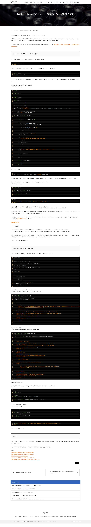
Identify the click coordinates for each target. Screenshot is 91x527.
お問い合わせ (77, 2)
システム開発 (39, 2)
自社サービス (32, 2)
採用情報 (61, 516)
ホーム (16, 516)
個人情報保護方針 (73, 516)
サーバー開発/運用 (54, 2)
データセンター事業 (64, 2)
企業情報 (26, 2)
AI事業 (71, 2)
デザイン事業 (46, 2)
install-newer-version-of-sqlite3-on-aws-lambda (22, 452)
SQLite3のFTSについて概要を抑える (19, 456)
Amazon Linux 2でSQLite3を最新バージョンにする (22, 457)
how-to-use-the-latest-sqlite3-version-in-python (22, 454)
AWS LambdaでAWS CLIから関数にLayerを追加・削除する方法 (25, 459)
